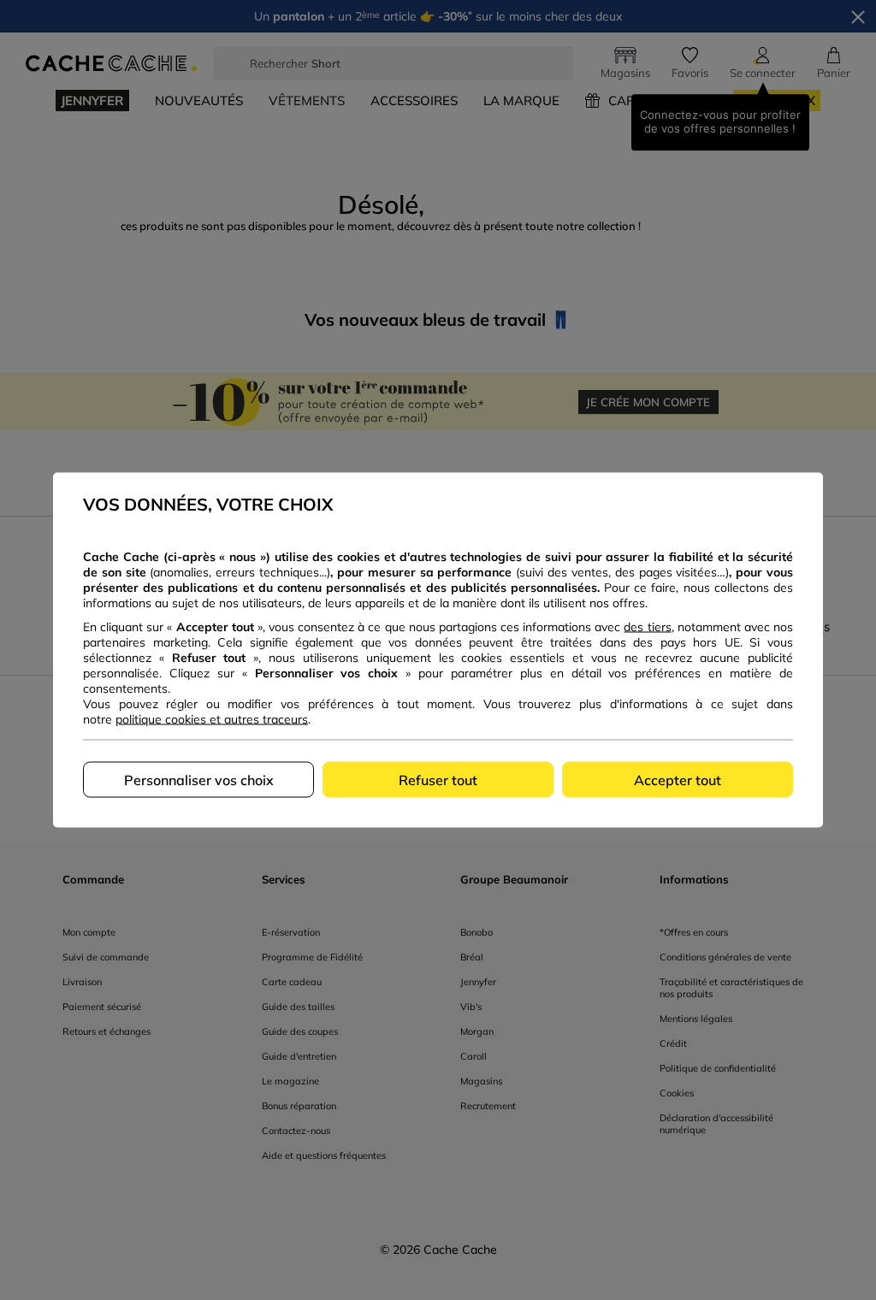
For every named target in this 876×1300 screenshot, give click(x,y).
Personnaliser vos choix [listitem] (199, 780)
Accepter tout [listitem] (677, 780)
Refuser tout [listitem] (438, 780)
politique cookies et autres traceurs (211, 719)
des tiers (647, 627)
